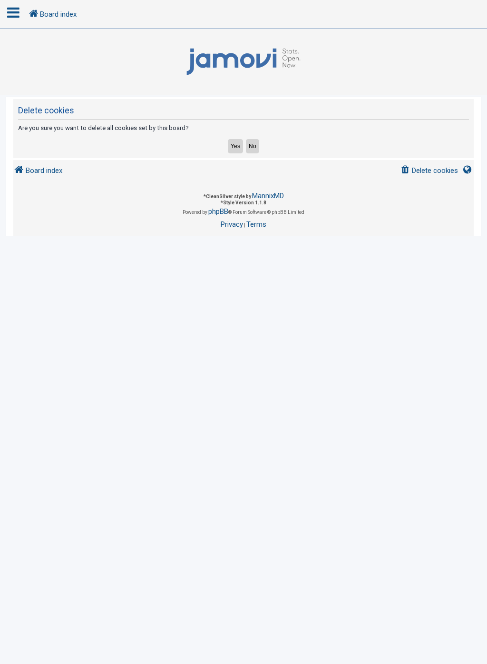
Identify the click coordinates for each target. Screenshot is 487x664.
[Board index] (243, 61)
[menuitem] (429, 170)
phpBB (218, 211)
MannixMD (268, 195)
